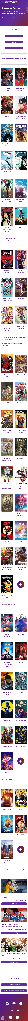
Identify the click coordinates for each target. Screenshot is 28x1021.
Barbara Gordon (21, 116)
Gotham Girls (7, 541)
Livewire (20, 90)
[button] (1, 2)
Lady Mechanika (7, 514)
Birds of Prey (21, 270)
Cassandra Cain (7, 144)
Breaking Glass (7, 300)
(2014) (21, 404)
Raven (7, 227)
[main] (14, 14)
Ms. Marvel (21, 402)
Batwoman (7, 374)
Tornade (20, 201)
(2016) (21, 488)
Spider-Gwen (21, 298)
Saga (7, 402)
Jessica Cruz (21, 171)
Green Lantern (21, 174)
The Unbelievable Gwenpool (7, 328)
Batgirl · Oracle (20, 118)
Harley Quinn (7, 298)
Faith (20, 541)
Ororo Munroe (20, 199)
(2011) (7, 597)
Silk (7, 173)
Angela (7, 116)
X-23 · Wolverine (7, 201)
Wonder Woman (7, 595)
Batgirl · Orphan (7, 146)
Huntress (21, 272)
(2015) (21, 300)
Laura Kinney (7, 199)
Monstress (20, 458)
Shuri (21, 227)
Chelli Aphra (21, 144)
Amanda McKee (21, 88)
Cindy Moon (7, 171)
